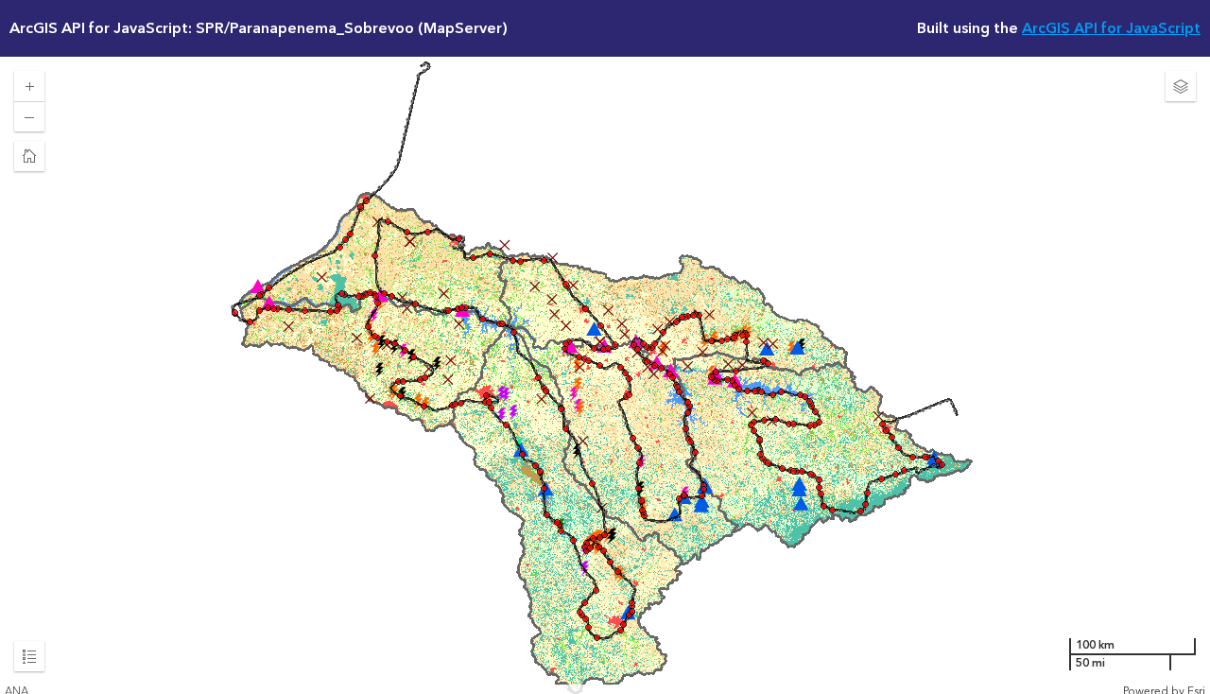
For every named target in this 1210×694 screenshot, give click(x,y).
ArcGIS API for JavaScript (1111, 28)
